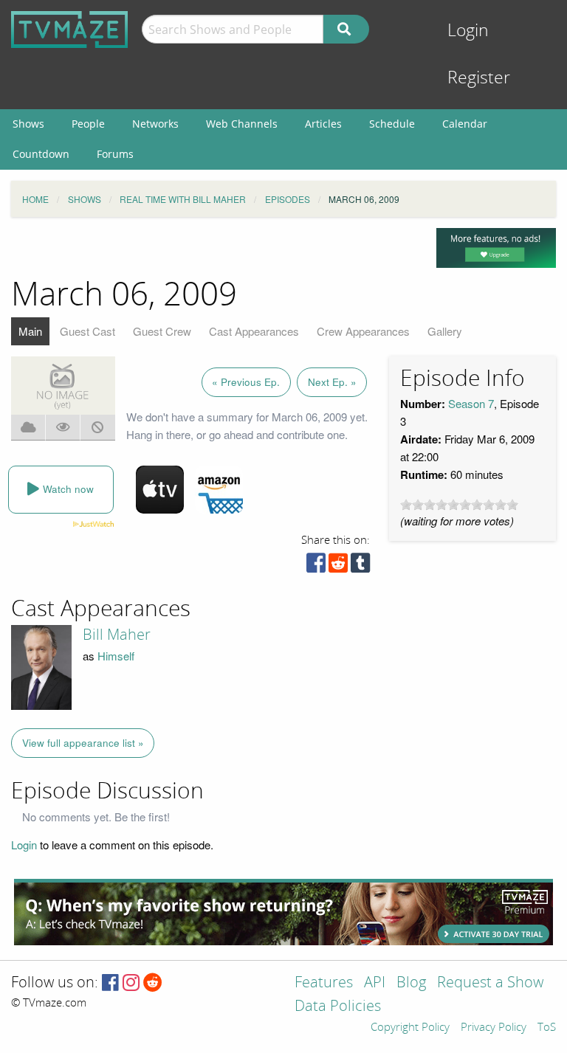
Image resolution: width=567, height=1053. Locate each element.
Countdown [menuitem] (41, 154)
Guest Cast (87, 331)
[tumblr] (360, 566)
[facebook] (316, 566)
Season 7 (471, 403)
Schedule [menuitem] (392, 124)
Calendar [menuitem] (464, 124)
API (374, 983)
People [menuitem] (88, 124)
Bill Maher (117, 634)
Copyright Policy (410, 1028)
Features (324, 983)
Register (478, 78)
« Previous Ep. (246, 382)
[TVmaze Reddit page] (152, 983)
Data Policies (338, 1007)
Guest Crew (162, 331)
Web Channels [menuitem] (242, 124)
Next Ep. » (332, 382)
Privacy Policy (493, 1028)
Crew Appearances (363, 331)
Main (30, 331)
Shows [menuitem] (28, 124)
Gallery (444, 331)
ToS (546, 1028)
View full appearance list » (83, 743)
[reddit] (338, 566)
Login (468, 31)
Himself (115, 655)
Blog (411, 983)
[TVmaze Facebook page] (110, 983)
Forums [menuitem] (115, 154)
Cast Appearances (254, 331)
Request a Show (490, 983)
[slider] (459, 505)
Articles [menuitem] (323, 124)
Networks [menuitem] (155, 124)
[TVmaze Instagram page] (131, 983)
